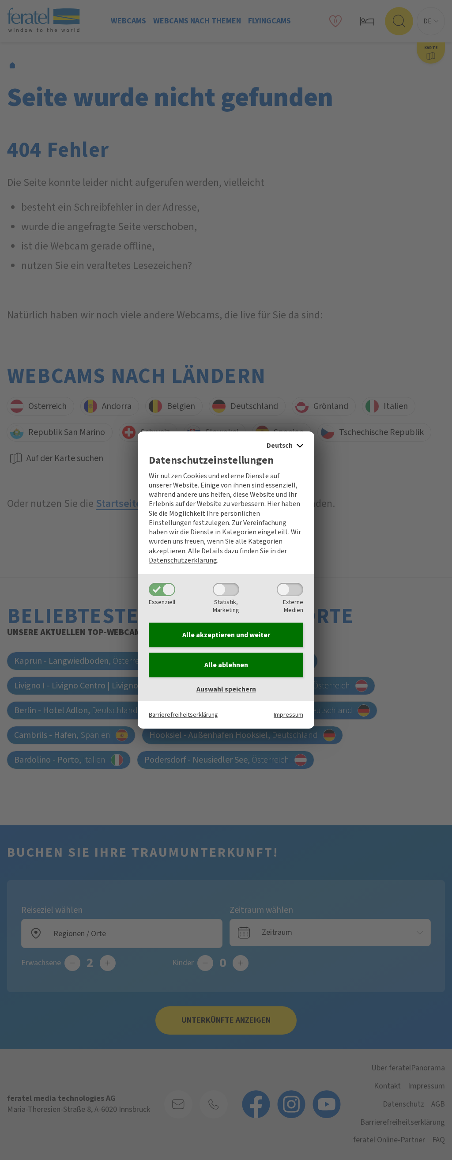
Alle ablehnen (226, 665)
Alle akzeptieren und (226, 635)
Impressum (288, 714)
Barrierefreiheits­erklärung (183, 714)
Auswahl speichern (226, 689)
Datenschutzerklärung (183, 560)
